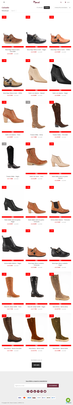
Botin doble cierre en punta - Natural (60, 177)
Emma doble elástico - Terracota (60, 220)
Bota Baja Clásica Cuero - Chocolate (12, 50)
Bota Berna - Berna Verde (60, 348)
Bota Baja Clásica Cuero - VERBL (12, 93)
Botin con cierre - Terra (36, 176)
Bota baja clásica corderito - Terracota (36, 264)
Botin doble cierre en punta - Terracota (36, 220)
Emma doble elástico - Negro (12, 263)
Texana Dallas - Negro (12, 176)
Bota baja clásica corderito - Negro (60, 264)
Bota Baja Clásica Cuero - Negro (36, 50)
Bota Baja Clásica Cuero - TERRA (60, 50)
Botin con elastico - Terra (12, 135)
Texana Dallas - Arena (36, 135)
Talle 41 (13, 10)
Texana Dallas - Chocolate (60, 135)
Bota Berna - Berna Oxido (36, 348)
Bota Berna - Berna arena (60, 307)
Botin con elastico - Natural (36, 93)
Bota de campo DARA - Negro (36, 307)
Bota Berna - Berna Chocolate (13, 348)
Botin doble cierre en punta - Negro (13, 220)
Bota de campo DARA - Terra (12, 307)
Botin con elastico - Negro (60, 93)
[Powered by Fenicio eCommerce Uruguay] (68, 402)
